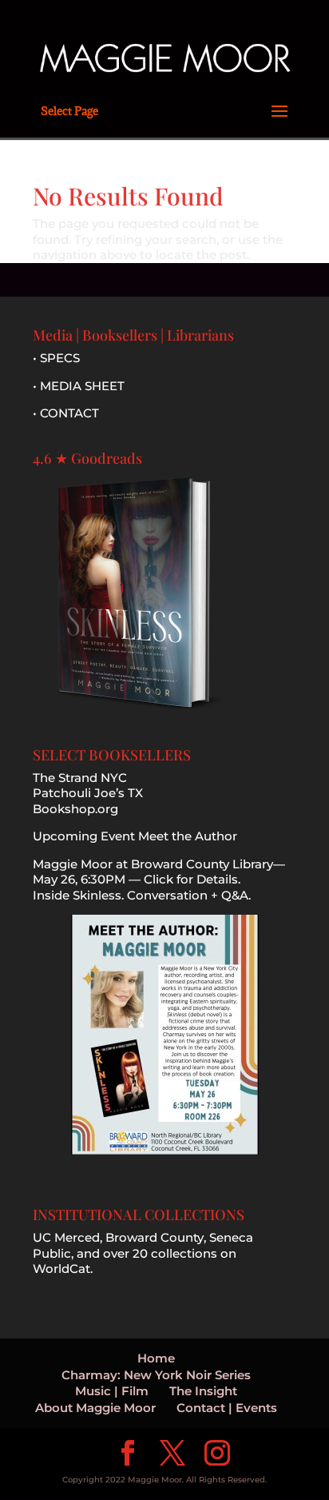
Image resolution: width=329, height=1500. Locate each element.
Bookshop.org (75, 808)
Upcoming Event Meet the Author (135, 836)
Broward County (154, 1237)
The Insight (203, 1390)
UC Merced (66, 1237)
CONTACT (69, 413)
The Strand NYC (80, 777)
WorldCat (61, 1268)
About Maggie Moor (95, 1407)
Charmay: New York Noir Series (156, 1374)
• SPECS (56, 357)
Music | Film (112, 1390)
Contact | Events (226, 1407)
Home (156, 1358)
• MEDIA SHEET (79, 385)
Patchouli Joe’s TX (88, 792)
